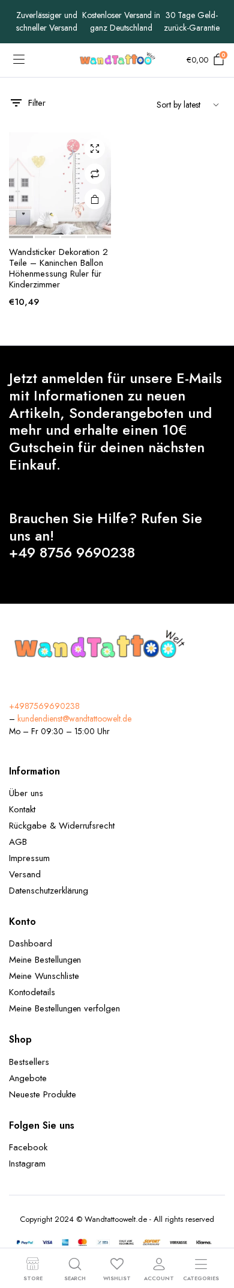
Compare (95, 174)
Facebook (28, 1147)
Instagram (27, 1163)
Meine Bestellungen (45, 959)
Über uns (26, 793)
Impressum (29, 858)
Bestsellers (29, 1062)
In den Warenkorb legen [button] (95, 199)
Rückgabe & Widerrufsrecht (62, 825)
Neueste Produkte (42, 1094)
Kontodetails (32, 992)
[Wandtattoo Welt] (117, 60)
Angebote (28, 1078)
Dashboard (30, 943)
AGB (18, 841)
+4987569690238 (44, 706)
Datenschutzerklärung (48, 890)
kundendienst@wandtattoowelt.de (74, 719)
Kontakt (22, 809)
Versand (25, 874)
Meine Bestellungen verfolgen (64, 1008)
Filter (37, 102)
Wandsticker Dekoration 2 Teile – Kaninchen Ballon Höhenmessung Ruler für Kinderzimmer (58, 268)
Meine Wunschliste (44, 976)
